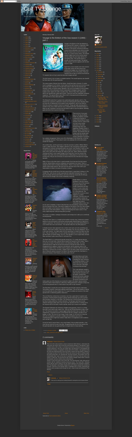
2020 (97, 66)
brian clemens (28, 57)
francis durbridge (29, 84)
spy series (27, 124)
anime (26, 51)
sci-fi (61, 332)
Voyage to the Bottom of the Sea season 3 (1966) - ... (102, 106)
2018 (97, 70)
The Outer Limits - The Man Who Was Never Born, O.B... (102, 98)
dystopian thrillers (29, 79)
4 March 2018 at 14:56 (58, 341)
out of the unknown (29, 108)
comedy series (28, 66)
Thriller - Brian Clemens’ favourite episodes (35, 173)
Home (66, 413)
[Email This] (60, 330)
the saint (27, 133)
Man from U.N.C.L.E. (30, 104)
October (100, 76)
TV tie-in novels (29, 142)
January (100, 95)
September (100, 78)
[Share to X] (63, 330)
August (99, 80)
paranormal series (29, 110)
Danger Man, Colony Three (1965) (102, 102)
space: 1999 (28, 122)
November (100, 74)
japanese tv (28, 99)
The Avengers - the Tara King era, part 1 (35, 156)
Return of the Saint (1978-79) (35, 277)
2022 (97, 62)
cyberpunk (27, 73)
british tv (27, 59)
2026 (97, 53)
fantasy (27, 83)
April (99, 89)
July (99, 82)
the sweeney (28, 135)
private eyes (28, 111)
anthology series (29, 53)
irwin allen (58, 332)
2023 (97, 59)
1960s (48, 332)
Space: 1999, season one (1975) (34, 225)
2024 (97, 57)
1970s (26, 40)
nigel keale (28, 106)
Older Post (86, 413)
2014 (97, 122)
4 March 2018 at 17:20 (64, 378)
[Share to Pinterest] (67, 330)
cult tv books (28, 72)
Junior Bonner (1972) (101, 150)
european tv (28, 81)
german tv (27, 88)
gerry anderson (29, 90)
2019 (97, 68)
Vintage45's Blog (101, 211)
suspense (27, 130)
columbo (27, 64)
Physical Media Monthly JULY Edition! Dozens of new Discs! (102, 181)
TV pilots (27, 141)
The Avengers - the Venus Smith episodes (35, 243)
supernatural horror (30, 128)
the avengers (28, 131)
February (100, 93)
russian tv (27, 117)
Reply (48, 371)
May (99, 87)
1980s (26, 42)
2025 (97, 55)
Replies (50, 375)
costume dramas (29, 68)
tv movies (27, 139)
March (99, 91)
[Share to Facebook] (65, 330)
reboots (27, 113)
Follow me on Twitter (30, 330)
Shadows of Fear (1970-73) (35, 260)
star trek (27, 126)
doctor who (28, 75)
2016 (97, 117)
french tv (27, 86)
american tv (52, 332)
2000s (26, 46)
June (99, 84)
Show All (106, 227)
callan (26, 61)
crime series (28, 70)
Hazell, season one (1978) (34, 293)
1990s (26, 44)
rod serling (27, 115)
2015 (97, 119)
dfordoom (53, 378)
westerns (27, 146)
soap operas (28, 120)
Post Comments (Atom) (55, 416)
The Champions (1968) (35, 310)
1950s (26, 37)
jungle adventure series (31, 101)
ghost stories (28, 92)
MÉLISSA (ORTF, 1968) (102, 198)
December (100, 72)
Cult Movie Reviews (102, 163)
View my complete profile (101, 47)
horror (26, 95)
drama (26, 77)
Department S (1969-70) (35, 207)
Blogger (72, 425)
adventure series (29, 48)
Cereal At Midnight (101, 178)
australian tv (28, 55)
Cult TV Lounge (42, 9)
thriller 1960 (28, 137)
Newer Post (46, 413)
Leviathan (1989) (100, 164)
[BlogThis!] (61, 330)
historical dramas (29, 94)
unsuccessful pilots (29, 144)
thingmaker (50, 341)
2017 (97, 115)
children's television (30, 62)
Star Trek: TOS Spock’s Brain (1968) (101, 111)
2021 (97, 64)
